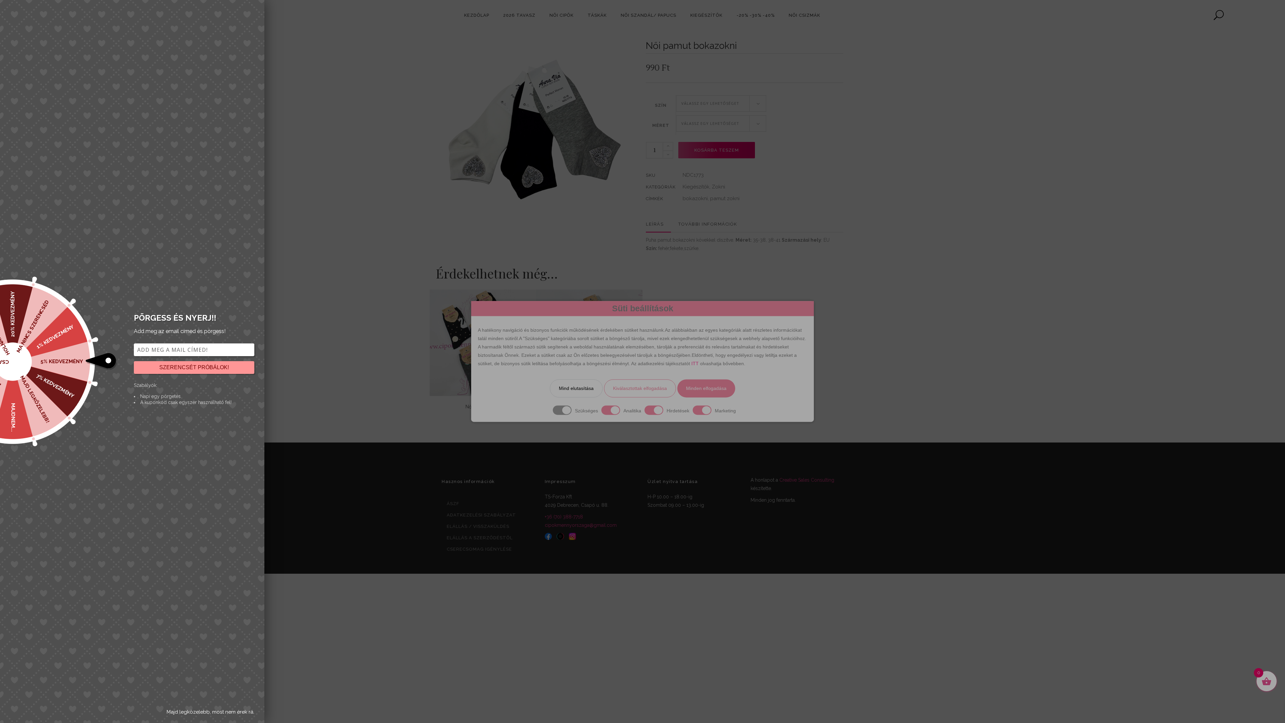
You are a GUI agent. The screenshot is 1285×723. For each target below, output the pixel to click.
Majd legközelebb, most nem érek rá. (210, 712)
